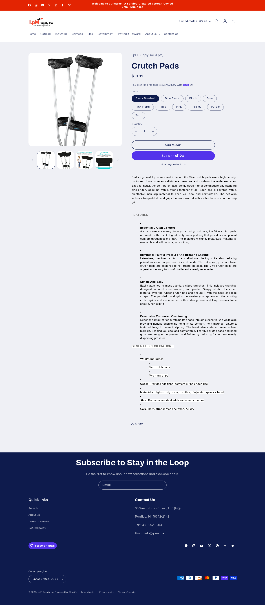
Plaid (163, 106)
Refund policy (37, 528)
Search (33, 508)
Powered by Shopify (66, 592)
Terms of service (127, 592)
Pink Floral (143, 106)
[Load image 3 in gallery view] (85, 160)
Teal (138, 115)
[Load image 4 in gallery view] (104, 160)
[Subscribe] (162, 485)
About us (34, 515)
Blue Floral (172, 98)
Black (193, 98)
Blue (210, 98)
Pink (179, 106)
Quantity (137, 124)
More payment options (173, 164)
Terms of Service (39, 521)
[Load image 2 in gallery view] (65, 160)
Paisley (196, 106)
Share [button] (139, 423)
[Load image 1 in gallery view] (46, 160)
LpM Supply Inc (46, 592)
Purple (215, 106)
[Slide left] (32, 160)
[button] (152, 34)
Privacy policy (106, 592)
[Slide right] (118, 160)
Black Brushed (145, 98)
